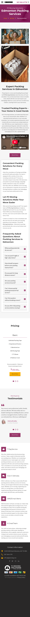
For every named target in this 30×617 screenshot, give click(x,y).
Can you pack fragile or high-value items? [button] (12, 257)
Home (5, 18)
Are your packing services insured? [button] (10, 282)
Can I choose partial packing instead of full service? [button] (11, 290)
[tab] (15, 249)
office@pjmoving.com (10, 558)
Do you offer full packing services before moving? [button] (12, 307)
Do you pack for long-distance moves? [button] (11, 274)
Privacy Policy (21, 577)
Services (12, 18)
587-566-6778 (22, 2)
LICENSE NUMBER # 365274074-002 (15, 575)
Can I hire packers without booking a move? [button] (12, 299)
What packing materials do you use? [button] (12, 249)
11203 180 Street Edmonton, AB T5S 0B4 (15, 551)
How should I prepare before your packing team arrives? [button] (11, 265)
